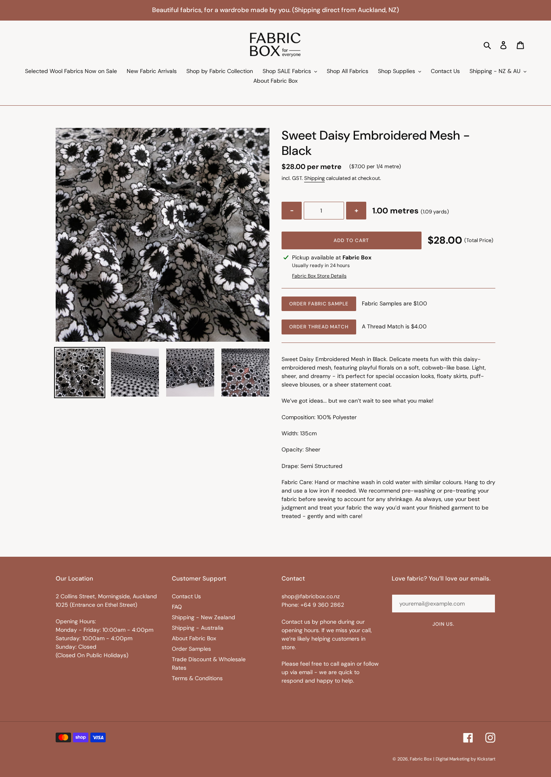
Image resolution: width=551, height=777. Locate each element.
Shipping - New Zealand (203, 617)
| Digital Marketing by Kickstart (464, 759)
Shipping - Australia (197, 627)
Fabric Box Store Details (319, 276)
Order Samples (191, 648)
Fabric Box (421, 759)
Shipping (314, 178)
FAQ (177, 606)
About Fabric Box (194, 638)
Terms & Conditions (197, 678)
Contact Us (186, 596)
